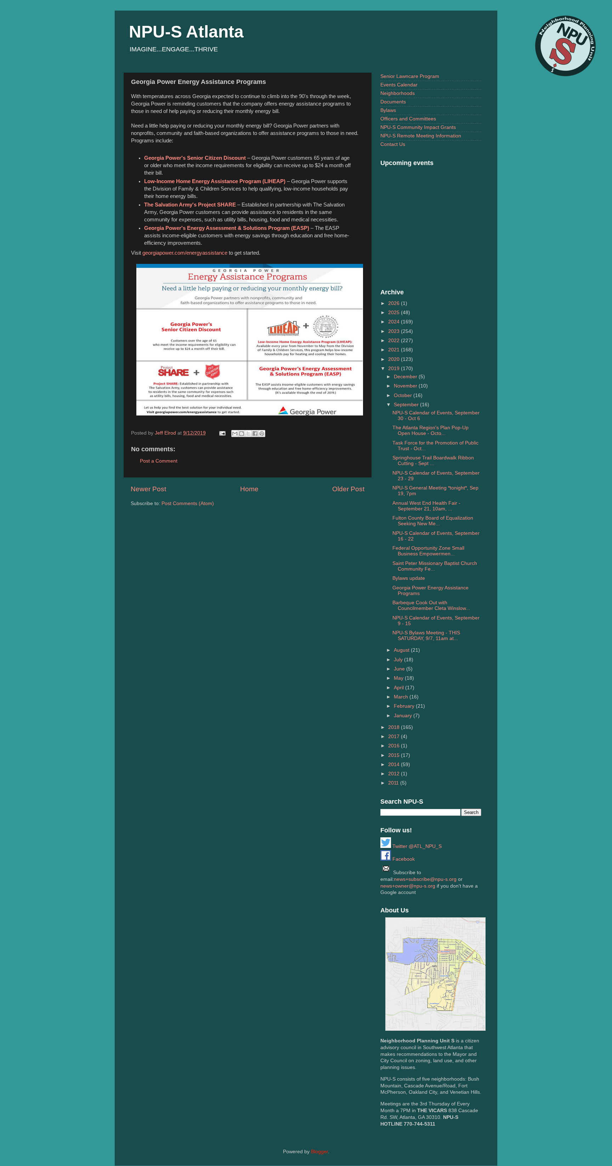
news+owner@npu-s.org (407, 886)
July (399, 659)
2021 (394, 349)
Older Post (348, 489)
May (399, 678)
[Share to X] (248, 433)
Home (249, 489)
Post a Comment (158, 461)
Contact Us (392, 144)
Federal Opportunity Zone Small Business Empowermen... (428, 550)
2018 (394, 727)
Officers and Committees (408, 118)
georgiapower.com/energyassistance (184, 253)
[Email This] (234, 433)
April (399, 687)
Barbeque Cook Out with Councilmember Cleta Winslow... (431, 605)
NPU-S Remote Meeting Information (420, 135)
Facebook (403, 859)
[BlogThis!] (241, 433)
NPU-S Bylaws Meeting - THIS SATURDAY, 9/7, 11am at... (426, 635)
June (400, 669)
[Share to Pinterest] (261, 433)
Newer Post (148, 489)
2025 (394, 312)
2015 (394, 755)
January (403, 715)
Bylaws (388, 110)
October (403, 395)
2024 (394, 321)
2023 (394, 331)
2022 (394, 340)
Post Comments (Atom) (188, 503)
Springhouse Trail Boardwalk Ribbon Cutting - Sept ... (433, 460)
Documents (393, 101)
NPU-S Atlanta (186, 31)
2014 (394, 764)
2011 (394, 783)
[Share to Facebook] (255, 433)
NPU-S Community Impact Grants (418, 127)
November (406, 386)
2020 (394, 359)
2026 (394, 303)
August (402, 650)
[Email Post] (222, 433)
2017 (394, 736)
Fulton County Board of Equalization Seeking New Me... (432, 520)
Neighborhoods (397, 93)
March (401, 697)
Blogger (319, 1151)
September (407, 404)
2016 (394, 745)
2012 (394, 773)
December (406, 376)
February (405, 706)
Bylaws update (408, 578)
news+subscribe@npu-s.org (425, 879)
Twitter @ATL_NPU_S (416, 846)
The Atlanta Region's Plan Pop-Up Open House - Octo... (430, 430)
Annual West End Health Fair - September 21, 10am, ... (426, 505)
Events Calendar (399, 84)
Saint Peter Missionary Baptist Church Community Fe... (434, 566)
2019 (394, 368)
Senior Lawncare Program (409, 76)
